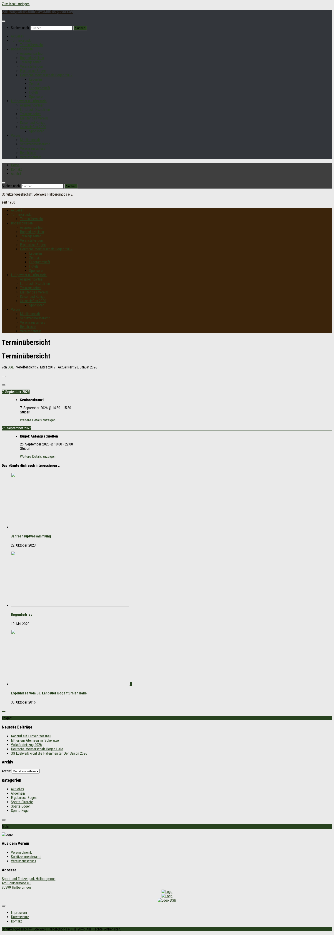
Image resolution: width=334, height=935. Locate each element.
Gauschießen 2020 (33, 127)
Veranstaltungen (31, 66)
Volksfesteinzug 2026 (26, 745)
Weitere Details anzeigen (37, 420)
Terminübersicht (31, 45)
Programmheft (39, 88)
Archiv (6, 771)
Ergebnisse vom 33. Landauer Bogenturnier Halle (49, 693)
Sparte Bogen (20, 806)
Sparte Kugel (20, 810)
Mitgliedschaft (30, 140)
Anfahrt (16, 174)
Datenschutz (20, 917)
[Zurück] (3, 376)
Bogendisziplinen (32, 58)
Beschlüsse (28, 153)
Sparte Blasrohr (22, 802)
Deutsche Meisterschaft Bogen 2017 (46, 75)
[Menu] (3, 21)
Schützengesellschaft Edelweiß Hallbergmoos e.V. (37, 12)
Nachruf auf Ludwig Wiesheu (31, 736)
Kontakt (16, 169)
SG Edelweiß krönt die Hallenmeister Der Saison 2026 (49, 753)
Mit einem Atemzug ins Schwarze (35, 740)
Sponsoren (36, 96)
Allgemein (18, 793)
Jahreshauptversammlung (31, 536)
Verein (15, 135)
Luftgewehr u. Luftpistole (29, 101)
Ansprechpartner (32, 53)
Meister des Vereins (34, 118)
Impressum (19, 912)
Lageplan (35, 79)
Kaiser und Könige (32, 122)
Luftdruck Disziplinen (35, 109)
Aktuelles (17, 36)
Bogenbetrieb (21, 614)
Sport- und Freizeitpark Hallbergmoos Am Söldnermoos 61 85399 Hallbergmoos (28, 883)
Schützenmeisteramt (35, 144)
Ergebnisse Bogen (33, 71)
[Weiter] (3, 385)
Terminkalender (22, 40)
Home (15, 165)
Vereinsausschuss (32, 148)
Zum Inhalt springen (16, 4)
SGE (11, 367)
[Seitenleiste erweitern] (3, 711)
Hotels (33, 92)
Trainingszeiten (30, 62)
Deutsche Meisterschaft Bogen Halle (37, 749)
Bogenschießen (22, 49)
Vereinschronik (30, 157)
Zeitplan (34, 84)
